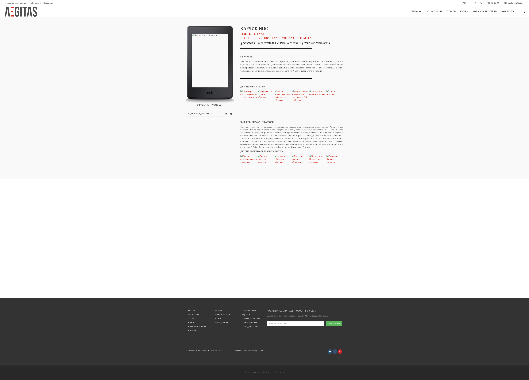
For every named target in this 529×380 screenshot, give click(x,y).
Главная (191, 310)
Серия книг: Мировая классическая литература (275, 38)
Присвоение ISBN (250, 322)
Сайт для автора (250, 326)
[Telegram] (470, 3)
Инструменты (221, 322)
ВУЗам (218, 318)
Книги (191, 322)
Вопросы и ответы (197, 326)
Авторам (219, 310)
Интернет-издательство (16, 3)
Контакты (192, 330)
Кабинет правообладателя (41, 3)
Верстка (246, 314)
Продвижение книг (251, 318)
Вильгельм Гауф (252, 34)
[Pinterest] (475, 3)
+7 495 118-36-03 (215, 351)
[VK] (464, 3)
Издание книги (249, 310)
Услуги (191, 318)
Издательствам (222, 314)
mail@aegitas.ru (255, 351)
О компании (193, 314)
